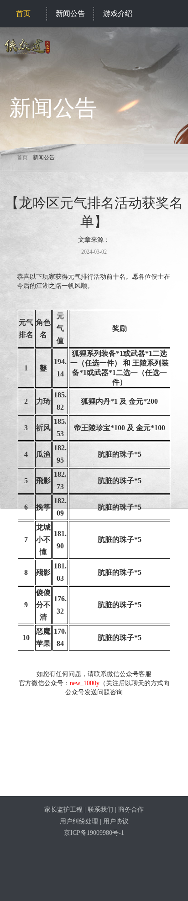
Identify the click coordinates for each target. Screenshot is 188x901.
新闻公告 (70, 13)
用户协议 (116, 821)
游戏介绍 (117, 13)
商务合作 (131, 809)
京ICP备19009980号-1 (94, 832)
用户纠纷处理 (79, 821)
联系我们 (100, 809)
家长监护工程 (63, 809)
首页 (23, 13)
